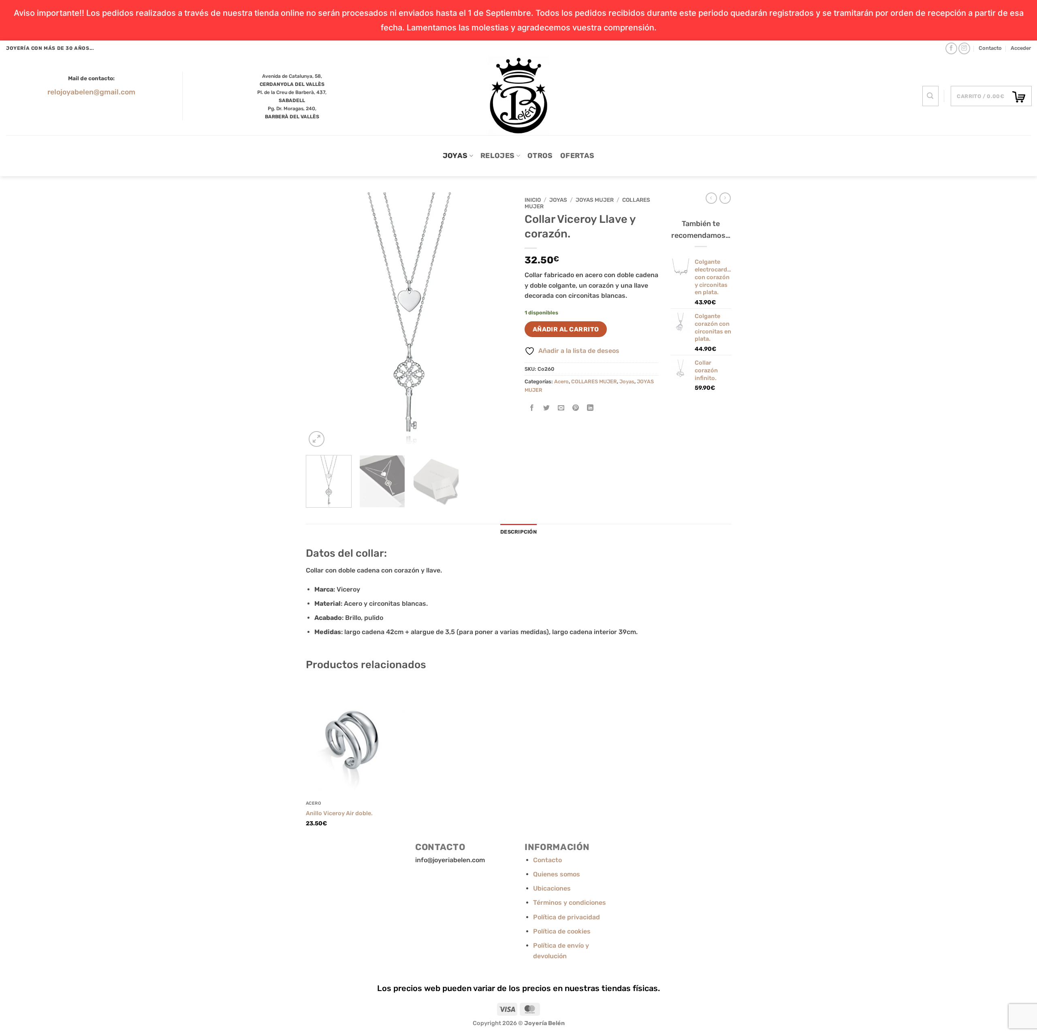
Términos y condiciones (569, 902)
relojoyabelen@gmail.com (91, 92)
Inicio (533, 200)
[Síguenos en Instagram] (964, 48)
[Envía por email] (561, 408)
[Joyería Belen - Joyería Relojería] (519, 95)
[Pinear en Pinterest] (576, 408)
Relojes (497, 156)
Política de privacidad (566, 917)
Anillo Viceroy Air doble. (339, 813)
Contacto (990, 48)
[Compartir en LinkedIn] (590, 408)
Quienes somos (556, 874)
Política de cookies (562, 931)
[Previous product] (725, 198)
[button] (1021, 48)
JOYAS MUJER (595, 200)
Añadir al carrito (566, 329)
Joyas (455, 156)
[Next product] (711, 198)
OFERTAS (577, 156)
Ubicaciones (552, 888)
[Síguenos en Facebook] (951, 48)
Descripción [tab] (518, 532)
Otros (540, 156)
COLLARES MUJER (594, 381)
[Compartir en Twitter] (546, 408)
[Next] (498, 320)
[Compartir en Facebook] (532, 408)
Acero (561, 381)
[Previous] (320, 320)
